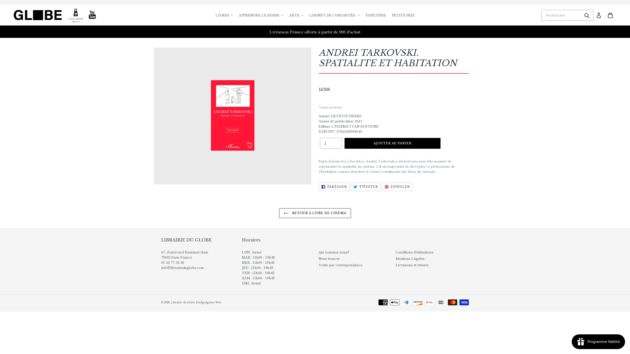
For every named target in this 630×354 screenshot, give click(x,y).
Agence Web (213, 302)
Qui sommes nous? (334, 252)
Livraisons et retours (412, 264)
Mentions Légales (410, 258)
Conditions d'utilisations (414, 252)
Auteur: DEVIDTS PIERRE (340, 115)
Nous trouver (329, 258)
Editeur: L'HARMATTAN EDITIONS (348, 126)
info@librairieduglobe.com (182, 267)
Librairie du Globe (183, 302)
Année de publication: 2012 (340, 120)
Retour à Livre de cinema (318, 213)
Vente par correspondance (340, 264)
